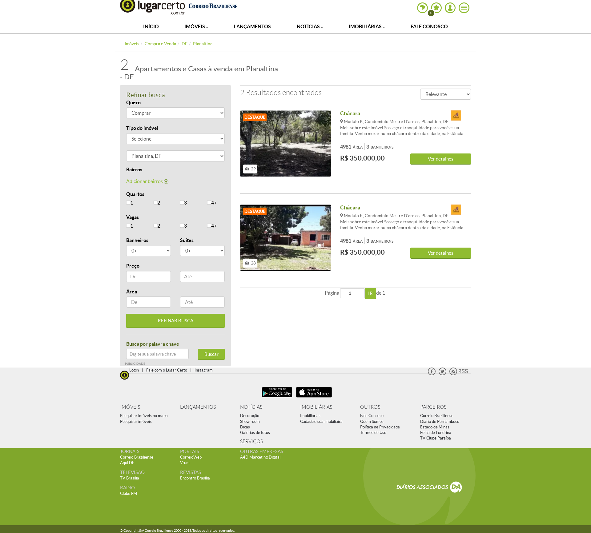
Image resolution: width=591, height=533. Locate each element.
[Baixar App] (277, 398)
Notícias (309, 26)
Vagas (132, 217)
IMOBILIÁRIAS (316, 407)
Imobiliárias (366, 26)
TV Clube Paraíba (435, 438)
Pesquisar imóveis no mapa (144, 415)
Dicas (245, 427)
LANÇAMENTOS (198, 407)
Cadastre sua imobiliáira (321, 421)
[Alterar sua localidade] (422, 7)
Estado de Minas (434, 427)
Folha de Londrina (435, 432)
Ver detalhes (440, 158)
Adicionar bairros (145, 181)
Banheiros (137, 240)
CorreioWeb (191, 457)
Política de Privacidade (380, 427)
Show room (250, 421)
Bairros (134, 169)
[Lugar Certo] (124, 374)
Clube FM (128, 493)
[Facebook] (432, 374)
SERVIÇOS (251, 441)
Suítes (187, 240)
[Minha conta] (450, 7)
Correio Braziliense (436, 415)
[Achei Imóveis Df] (456, 115)
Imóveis (195, 26)
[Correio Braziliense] (212, 5)
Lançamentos (252, 26)
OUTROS (370, 407)
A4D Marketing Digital (260, 457)
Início (151, 26)
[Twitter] (442, 374)
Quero (133, 102)
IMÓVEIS (130, 407)
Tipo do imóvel (142, 128)
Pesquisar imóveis (136, 421)
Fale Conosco (429, 26)
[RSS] (458, 374)
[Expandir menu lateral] (464, 7)
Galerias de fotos (255, 432)
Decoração (249, 415)
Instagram (204, 370)
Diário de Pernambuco (439, 421)
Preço (132, 265)
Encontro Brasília (195, 478)
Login (134, 370)
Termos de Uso (373, 432)
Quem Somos (372, 421)
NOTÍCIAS (251, 407)
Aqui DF (127, 462)
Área (131, 291)
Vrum (185, 462)
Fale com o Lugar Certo (166, 370)
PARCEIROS (433, 407)
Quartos (135, 194)
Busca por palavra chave (152, 344)
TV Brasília (129, 478)
